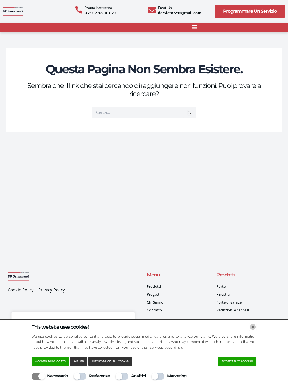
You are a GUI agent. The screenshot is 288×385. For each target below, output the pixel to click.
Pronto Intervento (98, 7)
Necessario (57, 376)
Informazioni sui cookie (110, 361)
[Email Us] (152, 10)
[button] (194, 27)
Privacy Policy (51, 290)
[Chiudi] (252, 327)
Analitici (138, 376)
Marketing (176, 376)
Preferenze (99, 376)
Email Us (165, 7)
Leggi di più (174, 347)
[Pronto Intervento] (79, 10)
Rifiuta (79, 361)
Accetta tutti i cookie (237, 361)
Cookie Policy (21, 290)
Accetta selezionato (50, 361)
